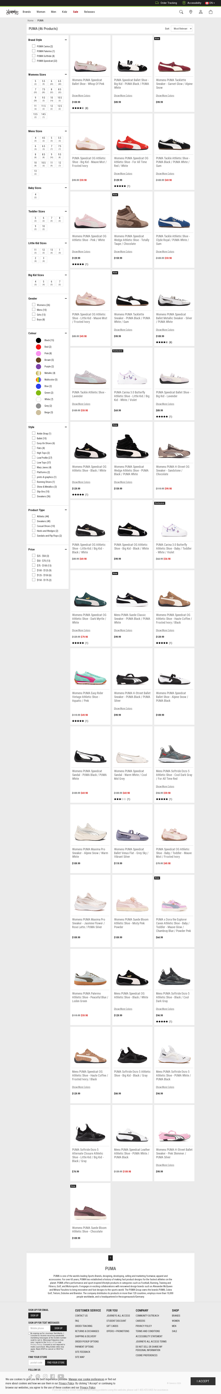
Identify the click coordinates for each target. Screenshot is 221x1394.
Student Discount (116, 1320)
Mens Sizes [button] (35, 131)
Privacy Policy (144, 1326)
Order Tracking (169, 3)
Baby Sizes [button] (34, 187)
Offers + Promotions (118, 1331)
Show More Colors (81, 95)
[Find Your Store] (191, 12)
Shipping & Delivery (85, 1336)
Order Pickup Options (87, 1341)
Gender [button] (32, 298)
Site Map (80, 1357)
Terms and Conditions (148, 1331)
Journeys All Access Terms (151, 1341)
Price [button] (31, 549)
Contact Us (81, 1315)
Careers (140, 1320)
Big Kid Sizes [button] (36, 275)
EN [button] (211, 3)
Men (174, 1326)
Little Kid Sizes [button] (37, 243)
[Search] (182, 12)
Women (176, 1320)
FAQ (77, 1320)
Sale (75, 11)
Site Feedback (82, 1352)
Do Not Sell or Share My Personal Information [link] (149, 1348)
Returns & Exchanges (87, 1331)
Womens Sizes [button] (37, 74)
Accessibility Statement (149, 1336)
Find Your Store (37, 1357)
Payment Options (84, 1346)
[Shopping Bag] (211, 12)
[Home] (12, 12)
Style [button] (31, 427)
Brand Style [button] (35, 39)
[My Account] (201, 12)
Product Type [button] (36, 510)
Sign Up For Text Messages (43, 1322)
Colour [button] (32, 333)
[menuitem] (27, 12)
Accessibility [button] (194, 3)
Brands (176, 1315)
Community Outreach (147, 1315)
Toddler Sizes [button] (36, 211)
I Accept (203, 1381)
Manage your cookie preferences (86, 1379)
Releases (89, 11)
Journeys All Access (118, 1315)
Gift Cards (112, 1326)
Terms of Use (52, 1342)
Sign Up (35, 1315)
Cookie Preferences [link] (146, 1355)
